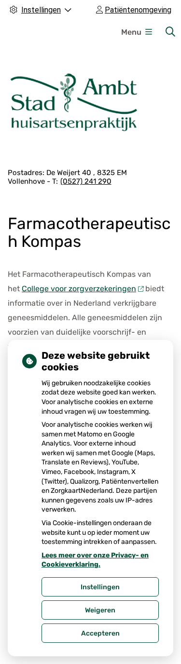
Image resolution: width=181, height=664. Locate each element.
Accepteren (100, 633)
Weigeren (100, 610)
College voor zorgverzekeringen (79, 288)
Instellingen (100, 587)
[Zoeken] (170, 31)
